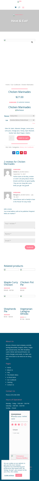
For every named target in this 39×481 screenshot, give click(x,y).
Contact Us (10, 385)
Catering (9, 382)
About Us (10, 370)
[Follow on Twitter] (17, 152)
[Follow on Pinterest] (21, 152)
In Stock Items (11, 377)
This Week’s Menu (12, 375)
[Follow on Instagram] (25, 152)
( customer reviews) (23, 102)
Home (7, 85)
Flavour (6, 116)
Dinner (22, 147)
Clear (33, 123)
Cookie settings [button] (9, 475)
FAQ (8, 372)
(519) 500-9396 (15, 395)
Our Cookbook (15, 85)
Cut (7, 120)
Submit (30, 247)
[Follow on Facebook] (13, 152)
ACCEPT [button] (19, 475)
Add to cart (23, 138)
